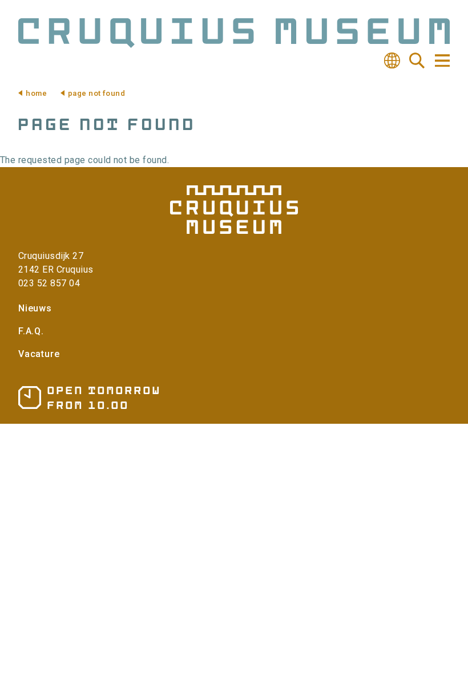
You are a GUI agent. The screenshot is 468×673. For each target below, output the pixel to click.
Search (417, 60)
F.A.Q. (31, 331)
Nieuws (35, 308)
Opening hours (88, 398)
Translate (392, 60)
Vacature (38, 353)
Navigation (442, 60)
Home (36, 93)
